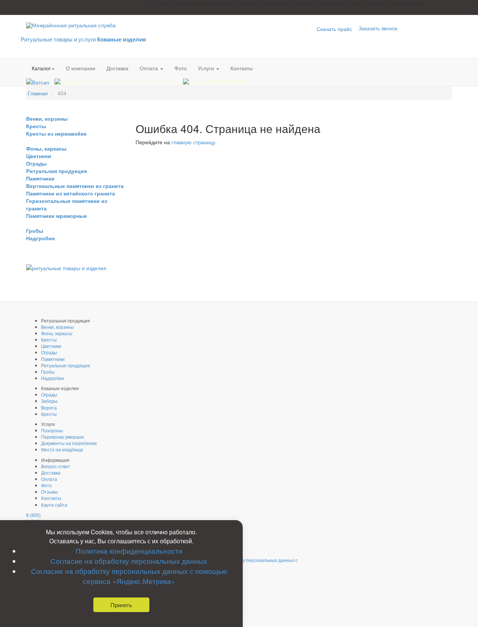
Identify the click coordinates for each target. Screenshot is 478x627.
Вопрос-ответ (55, 466)
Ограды (36, 163)
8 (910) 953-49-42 (156, 81)
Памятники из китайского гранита (70, 193)
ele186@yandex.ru (229, 81)
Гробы (34, 230)
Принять (121, 605)
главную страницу (193, 142)
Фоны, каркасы (46, 148)
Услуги (206, 68)
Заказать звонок (377, 28)
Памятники (40, 178)
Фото (180, 68)
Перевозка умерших (62, 436)
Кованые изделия (121, 39)
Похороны (52, 430)
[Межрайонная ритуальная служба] (71, 25)
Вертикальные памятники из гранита (75, 185)
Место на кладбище (62, 449)
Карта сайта (54, 504)
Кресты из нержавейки (56, 133)
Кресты (36, 126)
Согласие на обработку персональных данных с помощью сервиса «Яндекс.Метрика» (129, 576)
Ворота (49, 407)
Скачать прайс (334, 29)
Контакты (241, 68)
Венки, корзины (47, 118)
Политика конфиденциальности (129, 551)
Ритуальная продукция (56, 170)
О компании (80, 68)
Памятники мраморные (56, 215)
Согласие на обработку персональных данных (128, 561)
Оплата (149, 68)
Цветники (38, 156)
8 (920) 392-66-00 (109, 81)
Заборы (49, 401)
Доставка (117, 68)
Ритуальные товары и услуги (58, 39)
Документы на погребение (69, 443)
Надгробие (40, 238)
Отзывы (49, 491)
